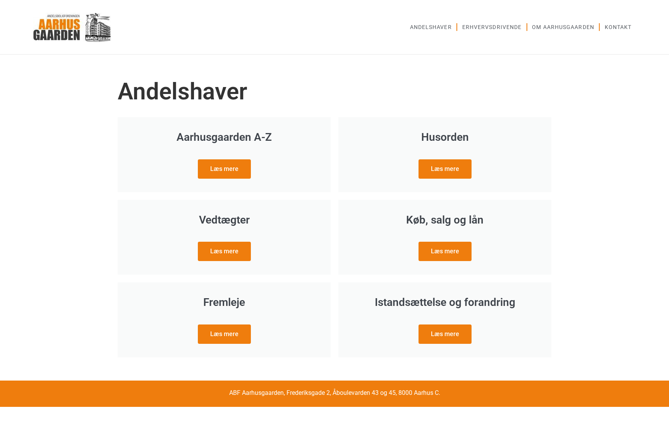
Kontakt (618, 27)
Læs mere (224, 168)
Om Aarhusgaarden (563, 27)
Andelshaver (431, 27)
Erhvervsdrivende (492, 27)
